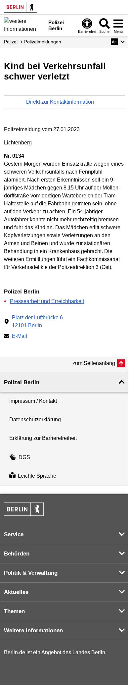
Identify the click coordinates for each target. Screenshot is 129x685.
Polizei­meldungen (42, 41)
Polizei (11, 41)
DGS (24, 457)
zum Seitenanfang (93, 363)
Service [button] (13, 534)
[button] (118, 41)
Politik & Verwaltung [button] (31, 573)
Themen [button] (14, 611)
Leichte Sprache (37, 476)
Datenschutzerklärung (35, 419)
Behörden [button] (16, 554)
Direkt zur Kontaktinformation (60, 102)
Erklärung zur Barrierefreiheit (43, 438)
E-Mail (19, 336)
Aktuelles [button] (16, 592)
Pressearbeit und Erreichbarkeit (47, 301)
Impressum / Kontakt (33, 401)
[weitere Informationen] (24, 24)
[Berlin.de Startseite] (20, 7)
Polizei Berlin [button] (21, 382)
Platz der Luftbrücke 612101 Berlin (37, 321)
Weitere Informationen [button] (33, 630)
